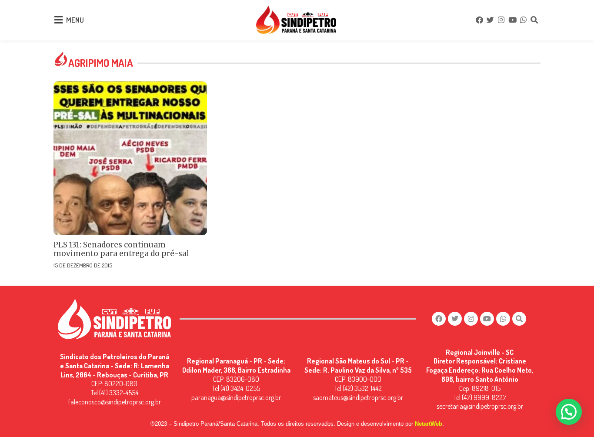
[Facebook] (479, 20)
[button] (569, 412)
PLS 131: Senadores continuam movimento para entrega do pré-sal (121, 249)
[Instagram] (501, 20)
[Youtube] (512, 20)
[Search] (534, 20)
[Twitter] (490, 20)
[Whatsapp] (523, 20)
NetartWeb (428, 423)
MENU (75, 19)
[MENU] (58, 20)
